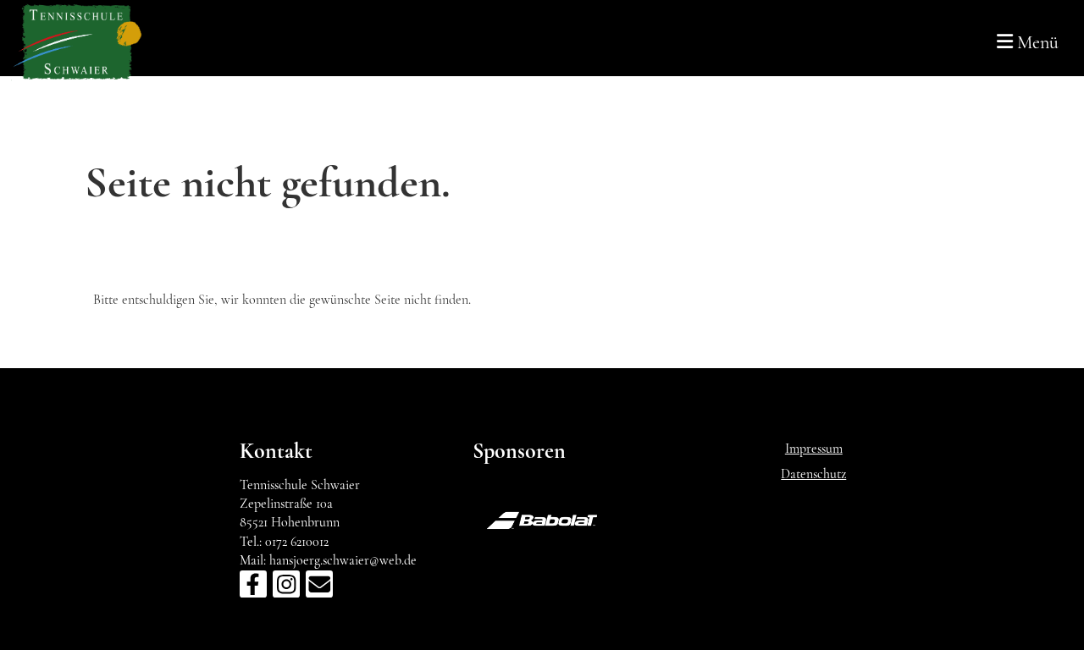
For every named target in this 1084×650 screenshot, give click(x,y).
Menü (1036, 42)
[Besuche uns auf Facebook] (253, 588)
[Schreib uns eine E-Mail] (319, 588)
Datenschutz (813, 473)
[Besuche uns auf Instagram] (286, 588)
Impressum (814, 448)
